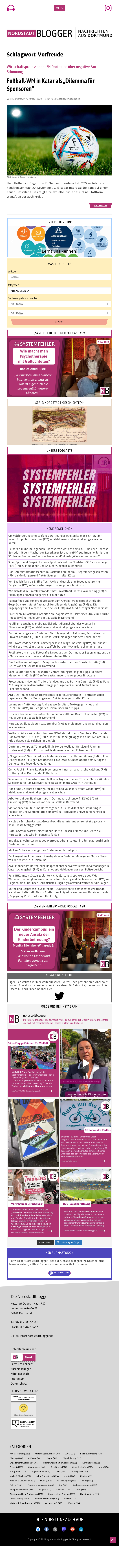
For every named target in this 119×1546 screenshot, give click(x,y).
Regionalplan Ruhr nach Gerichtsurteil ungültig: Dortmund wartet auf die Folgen (58, 883)
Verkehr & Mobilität (47, 1498)
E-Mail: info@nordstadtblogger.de (32, 1335)
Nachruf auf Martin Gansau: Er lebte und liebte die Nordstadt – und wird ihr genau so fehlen (54, 832)
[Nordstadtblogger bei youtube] (72, 1528)
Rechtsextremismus (85, 1485)
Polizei (16, 1485)
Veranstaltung (19, 1498)
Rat (63, 1485)
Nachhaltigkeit (66, 1480)
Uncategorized (89, 1494)
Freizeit (16, 1467)
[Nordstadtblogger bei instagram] (81, 1528)
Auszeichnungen (21, 1369)
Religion (45, 1489)
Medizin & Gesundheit (22, 1480)
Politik (87, 1480)
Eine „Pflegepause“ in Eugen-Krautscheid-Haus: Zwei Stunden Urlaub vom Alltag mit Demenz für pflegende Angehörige (58, 759)
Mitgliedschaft (20, 1373)
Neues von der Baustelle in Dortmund (50, 617)
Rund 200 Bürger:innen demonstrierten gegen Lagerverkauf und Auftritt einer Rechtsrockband (59, 685)
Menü (59, 7)
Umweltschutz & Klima (61, 1494)
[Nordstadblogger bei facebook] (46, 1528)
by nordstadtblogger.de (59, 1539)
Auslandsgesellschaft (47, 1453)
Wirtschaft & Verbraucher (25, 1503)
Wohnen (74, 1503)
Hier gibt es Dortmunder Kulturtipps (56, 708)
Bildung (16, 1458)
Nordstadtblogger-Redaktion (65, 98)
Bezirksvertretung (91, 1453)
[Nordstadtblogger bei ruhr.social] (64, 1528)
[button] (59, 241)
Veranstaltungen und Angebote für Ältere (58, 585)
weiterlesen (100, 205)
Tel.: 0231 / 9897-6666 (24, 1322)
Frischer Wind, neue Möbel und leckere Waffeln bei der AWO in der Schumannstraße (57, 644)
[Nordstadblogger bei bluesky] (38, 1528)
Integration (18, 1471)
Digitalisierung (72, 1458)
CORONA (34, 1458)
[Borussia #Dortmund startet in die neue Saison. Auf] (85, 1203)
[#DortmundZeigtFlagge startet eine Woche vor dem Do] (33, 1063)
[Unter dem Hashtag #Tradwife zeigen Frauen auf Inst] (33, 1203)
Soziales (63, 1489)
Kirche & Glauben (20, 1476)
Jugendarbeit (41, 1471)
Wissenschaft (53, 1503)
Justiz (60, 1471)
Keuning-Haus (79, 1471)
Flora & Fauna (91, 1462)
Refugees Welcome (21, 1489)
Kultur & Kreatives (47, 1476)
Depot (52, 1458)
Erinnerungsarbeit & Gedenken (60, 1462)
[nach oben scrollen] (113, 1540)
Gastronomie (36, 1467)
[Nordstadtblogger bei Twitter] (55, 1528)
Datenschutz (19, 1383)
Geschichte (59, 1467)
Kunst (69, 1476)
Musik (46, 1480)
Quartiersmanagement (41, 1485)
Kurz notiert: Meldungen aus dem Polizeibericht (71, 637)
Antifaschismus (20, 1453)
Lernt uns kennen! (22, 1364)
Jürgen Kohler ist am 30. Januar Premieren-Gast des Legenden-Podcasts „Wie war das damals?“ (58, 554)
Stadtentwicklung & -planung (26, 1494)
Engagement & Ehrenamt (24, 1462)
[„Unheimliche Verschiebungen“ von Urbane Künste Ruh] (33, 1133)
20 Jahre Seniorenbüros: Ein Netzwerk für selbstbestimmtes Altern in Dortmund (58, 780)
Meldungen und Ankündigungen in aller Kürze (53, 565)
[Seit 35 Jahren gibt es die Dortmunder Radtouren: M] (85, 1133)
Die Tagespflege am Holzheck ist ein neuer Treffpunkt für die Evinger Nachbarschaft (59, 606)
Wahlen (70, 1498)
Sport (81, 1489)
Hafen (103, 1467)
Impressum (17, 1378)
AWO (70, 1453)
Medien (86, 1476)
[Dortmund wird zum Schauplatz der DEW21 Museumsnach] (85, 1063)
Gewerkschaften (82, 1467)
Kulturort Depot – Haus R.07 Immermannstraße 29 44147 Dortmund (28, 1308)
